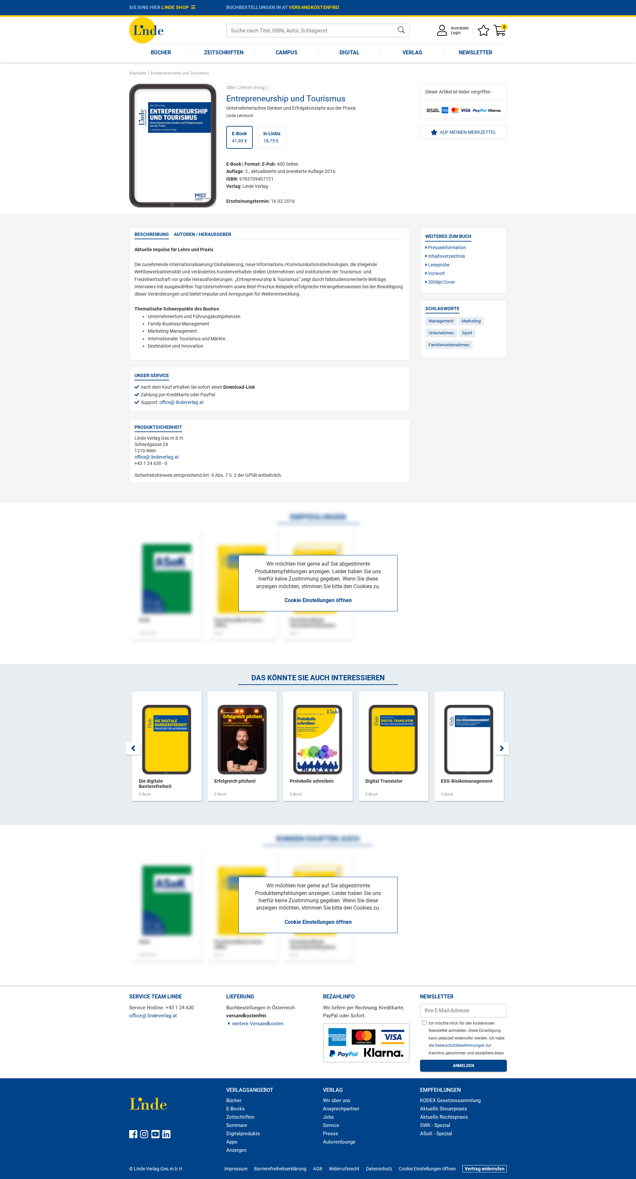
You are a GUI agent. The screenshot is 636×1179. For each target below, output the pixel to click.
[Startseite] (146, 30)
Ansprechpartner (341, 1109)
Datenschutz (379, 1168)
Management (441, 320)
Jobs (328, 1117)
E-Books (235, 1109)
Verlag (412, 52)
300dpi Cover (441, 282)
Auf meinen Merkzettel (467, 132)
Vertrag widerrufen (484, 1168)
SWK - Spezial (435, 1125)
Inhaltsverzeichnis (446, 256)
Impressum (235, 1168)
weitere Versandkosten (257, 1024)
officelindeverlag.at (181, 402)
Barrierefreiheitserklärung (280, 1168)
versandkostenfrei (314, 7)
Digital (349, 52)
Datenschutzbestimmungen (460, 1045)
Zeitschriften (223, 52)
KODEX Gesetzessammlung (450, 1100)
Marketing (471, 320)
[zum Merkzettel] (484, 32)
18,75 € (272, 137)
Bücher (161, 52)
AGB (317, 1168)
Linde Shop (176, 7)
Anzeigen (236, 1150)
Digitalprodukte (243, 1134)
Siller (231, 87)
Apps (232, 1142)
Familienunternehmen (449, 344)
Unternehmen (441, 332)
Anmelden (460, 28)
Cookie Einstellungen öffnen (318, 600)
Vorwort (436, 273)
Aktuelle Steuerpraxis (443, 1109)
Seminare (236, 1125)
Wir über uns (336, 1100)
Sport (467, 332)
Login (456, 32)
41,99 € (239, 137)
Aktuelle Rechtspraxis (444, 1117)
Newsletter (475, 52)
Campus (286, 52)
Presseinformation (446, 247)
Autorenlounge (339, 1142)
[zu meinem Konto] (443, 32)
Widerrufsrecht (344, 1168)
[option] (167, 750)
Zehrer (245, 87)
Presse (330, 1134)
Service (331, 1125)
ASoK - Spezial (436, 1134)
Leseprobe (438, 264)
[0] (500, 32)
